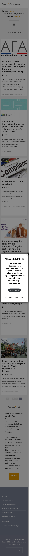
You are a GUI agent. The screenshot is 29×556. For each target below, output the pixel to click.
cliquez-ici (20, 300)
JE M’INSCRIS (14, 290)
